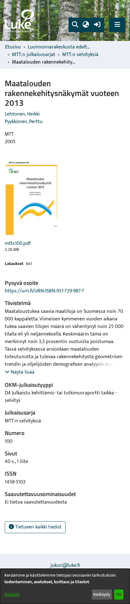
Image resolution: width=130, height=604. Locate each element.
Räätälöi (12, 594)
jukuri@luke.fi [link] (65, 565)
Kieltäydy (101, 594)
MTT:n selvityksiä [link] (80, 55)
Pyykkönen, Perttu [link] (24, 121)
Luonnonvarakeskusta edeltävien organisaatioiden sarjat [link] (59, 47)
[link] (20, 20)
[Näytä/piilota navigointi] (117, 25)
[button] (75, 25)
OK (118, 594)
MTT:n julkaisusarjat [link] (33, 55)
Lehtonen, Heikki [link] (22, 114)
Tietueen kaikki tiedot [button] (38, 527)
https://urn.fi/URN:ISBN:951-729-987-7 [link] (44, 291)
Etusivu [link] (13, 47)
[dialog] (65, 586)
